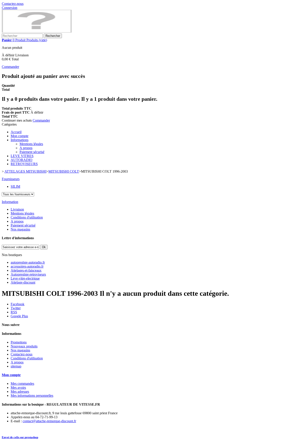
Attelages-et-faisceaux (26, 270)
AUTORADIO (21, 160)
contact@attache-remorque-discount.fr (49, 421)
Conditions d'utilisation (27, 217)
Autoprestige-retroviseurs (28, 274)
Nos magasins (20, 229)
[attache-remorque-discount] (37, 31)
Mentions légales (31, 144)
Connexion (9, 8)
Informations (19, 140)
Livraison (17, 209)
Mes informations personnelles (32, 395)
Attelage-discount (23, 282)
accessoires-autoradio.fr (27, 266)
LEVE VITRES (22, 156)
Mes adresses (20, 391)
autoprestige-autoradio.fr (28, 262)
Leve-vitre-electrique (25, 278)
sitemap (16, 366)
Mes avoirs (18, 387)
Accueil (16, 132)
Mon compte (19, 136)
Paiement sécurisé (32, 152)
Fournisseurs (11, 179)
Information (10, 202)
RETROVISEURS (24, 164)
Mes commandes (22, 383)
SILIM (15, 186)
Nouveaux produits (24, 346)
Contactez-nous (13, 4)
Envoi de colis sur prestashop (20, 437)
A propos (26, 148)
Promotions (19, 342)
